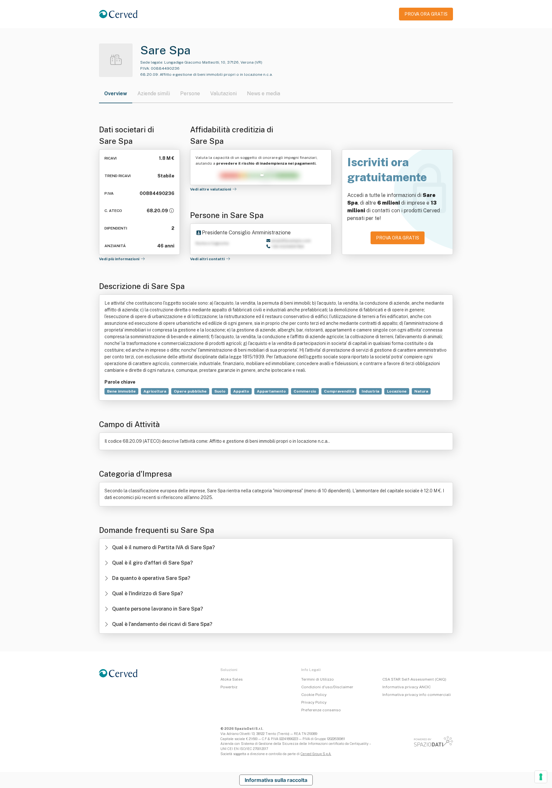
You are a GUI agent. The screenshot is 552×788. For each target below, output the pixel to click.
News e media (263, 93)
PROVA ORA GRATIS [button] (426, 14)
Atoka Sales (231, 679)
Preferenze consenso (321, 710)
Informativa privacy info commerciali (416, 694)
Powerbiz (228, 687)
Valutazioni (223, 93)
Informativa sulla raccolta (276, 780)
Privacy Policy (313, 702)
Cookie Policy (313, 694)
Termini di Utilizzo (317, 679)
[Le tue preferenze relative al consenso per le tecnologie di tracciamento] (541, 777)
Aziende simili (153, 93)
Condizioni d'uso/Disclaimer (327, 687)
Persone (190, 93)
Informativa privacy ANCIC (406, 687)
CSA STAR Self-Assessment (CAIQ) (414, 679)
